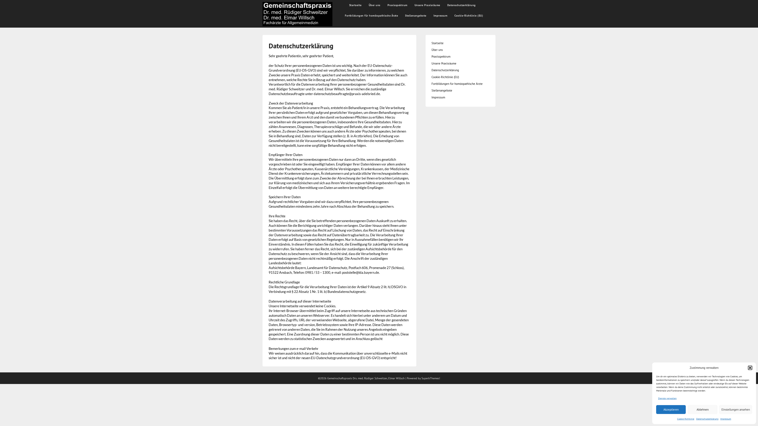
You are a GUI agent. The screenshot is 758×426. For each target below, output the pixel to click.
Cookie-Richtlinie (685, 418)
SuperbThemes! (430, 378)
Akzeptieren (671, 409)
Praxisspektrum (397, 5)
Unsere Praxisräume (427, 5)
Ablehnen (703, 409)
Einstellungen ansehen (735, 409)
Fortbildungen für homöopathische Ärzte (371, 15)
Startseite (355, 5)
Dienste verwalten (667, 398)
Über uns (374, 5)
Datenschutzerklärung (707, 418)
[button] (750, 368)
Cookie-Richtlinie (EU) (468, 15)
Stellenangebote (415, 15)
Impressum (725, 418)
